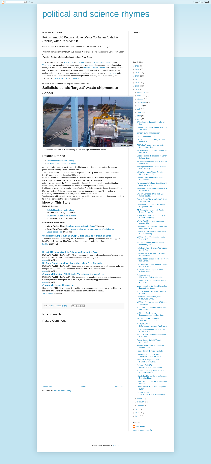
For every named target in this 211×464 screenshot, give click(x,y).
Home (83, 387)
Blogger (116, 445)
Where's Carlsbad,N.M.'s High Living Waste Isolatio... (151, 195)
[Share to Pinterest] (83, 306)
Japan (91, 65)
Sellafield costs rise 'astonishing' (60, 160)
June (139, 112)
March (140, 399)
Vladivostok (47, 65)
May (139, 116)
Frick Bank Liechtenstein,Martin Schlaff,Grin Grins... (149, 298)
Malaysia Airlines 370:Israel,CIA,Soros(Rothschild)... (151, 393)
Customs (80, 62)
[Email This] (72, 306)
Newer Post (47, 387)
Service (102, 68)
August (140, 106)
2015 (137, 86)
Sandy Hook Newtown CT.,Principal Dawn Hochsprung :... (151, 217)
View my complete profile (142, 430)
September (141, 102)
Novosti (45, 260)
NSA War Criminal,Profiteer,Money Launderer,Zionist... (150, 244)
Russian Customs (90, 68)
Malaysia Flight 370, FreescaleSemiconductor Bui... (150, 366)
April (139, 119)
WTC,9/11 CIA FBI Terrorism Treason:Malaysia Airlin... (148, 320)
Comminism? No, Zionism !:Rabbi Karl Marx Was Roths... (152, 227)
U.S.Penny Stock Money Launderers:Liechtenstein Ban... (150, 314)
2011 (137, 416)
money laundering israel (146, 136)
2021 (137, 66)
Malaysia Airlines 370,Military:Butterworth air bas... (151, 276)
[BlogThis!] (75, 306)
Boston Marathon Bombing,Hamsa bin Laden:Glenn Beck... (152, 287)
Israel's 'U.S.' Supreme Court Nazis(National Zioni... (148, 361)
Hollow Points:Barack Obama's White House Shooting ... (151, 233)
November (141, 96)
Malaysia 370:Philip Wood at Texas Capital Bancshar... (150, 372)
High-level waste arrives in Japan (80, 226)
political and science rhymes (95, 14)
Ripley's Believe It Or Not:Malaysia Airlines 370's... (150, 347)
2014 (137, 89)
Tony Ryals (140, 426)
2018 (137, 76)
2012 (137, 413)
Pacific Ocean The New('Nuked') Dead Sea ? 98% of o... (152, 200)
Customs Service (60, 78)
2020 (137, 69)
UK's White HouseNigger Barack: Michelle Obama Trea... (150, 173)
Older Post (119, 387)
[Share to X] (78, 306)
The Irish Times (47, 293)
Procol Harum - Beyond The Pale (150, 351)
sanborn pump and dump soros (149, 133)
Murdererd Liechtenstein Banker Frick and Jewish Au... (151, 309)
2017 (137, 79)
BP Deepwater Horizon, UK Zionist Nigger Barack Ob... (150, 211)
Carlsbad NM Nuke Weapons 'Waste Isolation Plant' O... (151, 254)
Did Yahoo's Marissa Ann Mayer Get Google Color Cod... (151, 146)
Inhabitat (45, 244)
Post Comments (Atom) (62, 391)
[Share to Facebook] (81, 306)
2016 (137, 83)
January (140, 405)
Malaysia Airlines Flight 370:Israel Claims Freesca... (150, 271)
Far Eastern (106, 62)
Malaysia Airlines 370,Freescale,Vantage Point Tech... (152, 325)
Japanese (112, 73)
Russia (96, 62)
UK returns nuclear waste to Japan (61, 164)
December (141, 92)
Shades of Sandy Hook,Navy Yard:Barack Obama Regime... (150, 355)
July (139, 109)
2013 (137, 409)
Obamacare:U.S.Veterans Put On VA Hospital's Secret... (151, 206)
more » (76, 78)
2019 (137, 73)
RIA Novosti (69, 62)
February (141, 402)
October (140, 99)
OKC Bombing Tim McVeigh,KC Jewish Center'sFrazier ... (152, 265)
